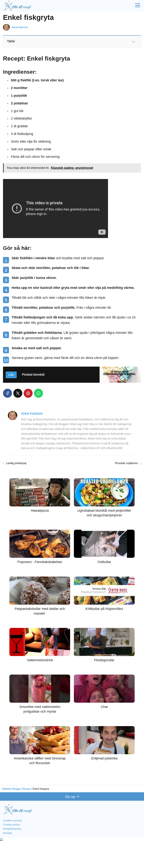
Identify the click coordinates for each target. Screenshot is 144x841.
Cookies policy (11, 824)
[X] (17, 393)
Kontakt (7, 832)
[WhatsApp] (38, 393)
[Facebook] (7, 393)
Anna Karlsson (20, 27)
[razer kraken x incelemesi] (72, 839)
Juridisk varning (12, 820)
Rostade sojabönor (126, 463)
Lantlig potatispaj (16, 463)
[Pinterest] (28, 393)
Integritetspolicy (12, 828)
